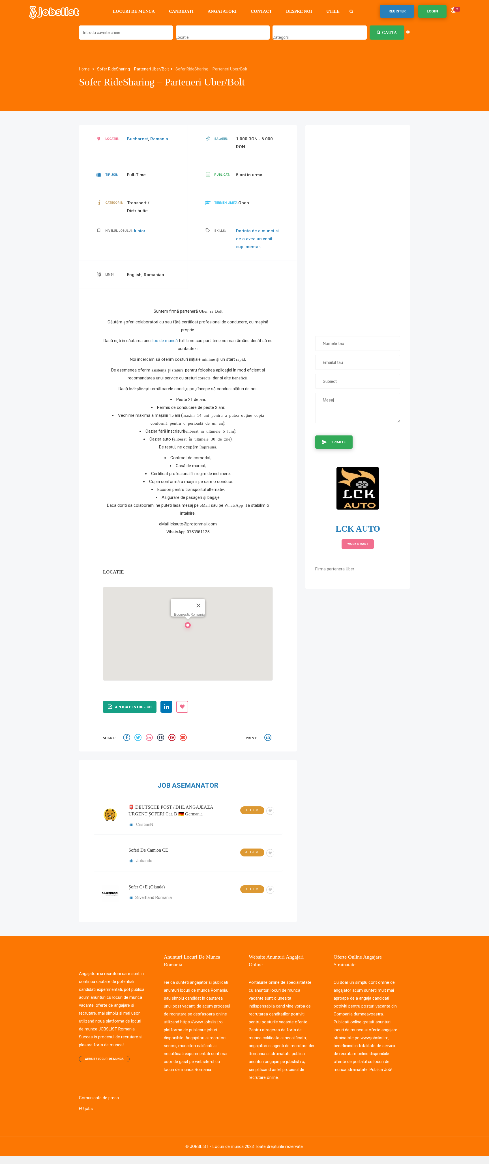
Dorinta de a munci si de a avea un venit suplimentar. (257, 238)
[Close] (198, 605)
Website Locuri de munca (104, 1058)
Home (85, 69)
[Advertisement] (357, 228)
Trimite (338, 442)
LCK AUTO (358, 528)
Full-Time (252, 810)
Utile (333, 11)
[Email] (184, 738)
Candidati (181, 11)
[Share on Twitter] (138, 738)
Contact (261, 11)
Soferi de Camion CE (148, 850)
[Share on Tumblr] (161, 738)
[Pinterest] (172, 738)
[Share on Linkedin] (150, 738)
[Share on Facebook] (127, 738)
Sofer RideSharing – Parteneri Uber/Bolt (133, 69)
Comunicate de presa (99, 1097)
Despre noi (299, 11)
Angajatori (222, 11)
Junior (138, 230)
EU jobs (86, 1108)
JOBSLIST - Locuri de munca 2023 (222, 1146)
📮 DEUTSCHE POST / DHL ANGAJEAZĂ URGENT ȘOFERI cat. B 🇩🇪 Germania (170, 810)
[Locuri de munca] (54, 11)
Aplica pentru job (133, 707)
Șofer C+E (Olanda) (146, 886)
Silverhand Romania (153, 897)
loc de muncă (165, 340)
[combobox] (182, 37)
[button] (188, 627)
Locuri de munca (134, 11)
